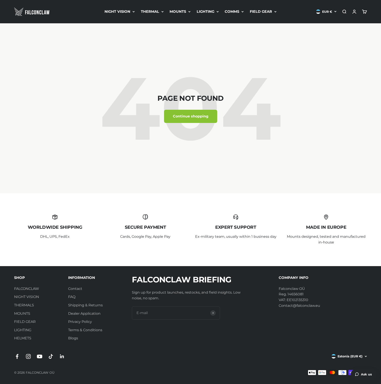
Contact (75, 289)
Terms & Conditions (85, 330)
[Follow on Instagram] (28, 356)
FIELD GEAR (261, 11)
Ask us (366, 374)
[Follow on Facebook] (17, 356)
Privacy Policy (80, 322)
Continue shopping (190, 116)
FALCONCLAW (26, 289)
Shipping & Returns (85, 305)
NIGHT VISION (117, 11)
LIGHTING (205, 11)
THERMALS (24, 305)
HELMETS (22, 338)
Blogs (73, 338)
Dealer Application (84, 313)
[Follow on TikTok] (51, 356)
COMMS (232, 11)
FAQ (71, 297)
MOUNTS (178, 11)
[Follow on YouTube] (40, 356)
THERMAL (150, 11)
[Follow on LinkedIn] (62, 356)
